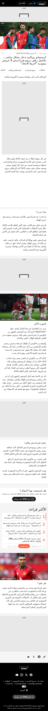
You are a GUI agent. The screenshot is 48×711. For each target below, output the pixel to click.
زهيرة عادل (42, 53)
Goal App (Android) (35, 684)
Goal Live (9, 684)
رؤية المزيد (24, 546)
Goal (26, 706)
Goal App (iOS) (20, 684)
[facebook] (31, 675)
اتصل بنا (40, 681)
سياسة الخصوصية (18, 681)
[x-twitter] (26, 675)
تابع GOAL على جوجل (22, 499)
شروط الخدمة (31, 681)
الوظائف (7, 681)
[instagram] (21, 675)
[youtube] (17, 675)
